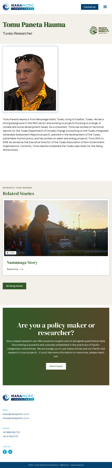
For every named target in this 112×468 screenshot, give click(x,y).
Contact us (90, 6)
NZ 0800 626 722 (11, 432)
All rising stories (14, 285)
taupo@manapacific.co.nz (16, 414)
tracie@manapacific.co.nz (16, 418)
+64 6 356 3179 (10, 436)
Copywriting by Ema (77, 465)
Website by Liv (64, 465)
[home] (20, 7)
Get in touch (56, 366)
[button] (105, 7)
